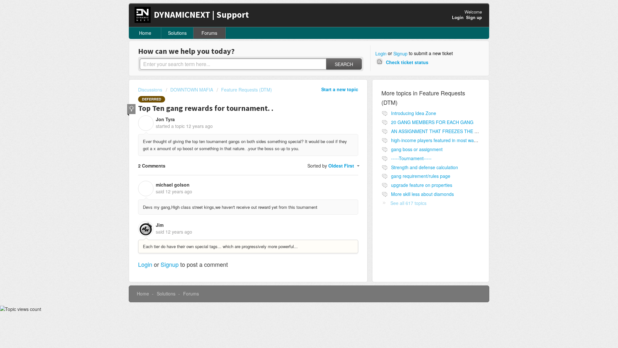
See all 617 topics (408, 203)
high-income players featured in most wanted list (440, 140)
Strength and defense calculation (424, 167)
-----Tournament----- (411, 158)
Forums (209, 33)
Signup (400, 53)
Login (381, 53)
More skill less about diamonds (422, 194)
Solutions (177, 33)
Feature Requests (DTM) (246, 89)
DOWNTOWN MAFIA (191, 89)
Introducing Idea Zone (413, 113)
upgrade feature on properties (421, 185)
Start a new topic (339, 89)
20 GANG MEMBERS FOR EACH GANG (432, 122)
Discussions (150, 89)
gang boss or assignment (417, 149)
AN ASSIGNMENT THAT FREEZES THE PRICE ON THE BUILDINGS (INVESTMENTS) (479, 131)
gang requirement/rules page (420, 176)
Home (145, 33)
